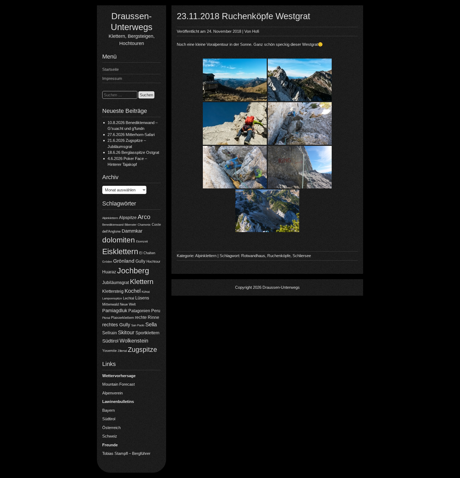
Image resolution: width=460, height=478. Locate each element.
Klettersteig (113, 291)
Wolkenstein (134, 341)
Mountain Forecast (118, 384)
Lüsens (142, 298)
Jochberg (133, 270)
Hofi (255, 31)
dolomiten (118, 240)
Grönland (123, 261)
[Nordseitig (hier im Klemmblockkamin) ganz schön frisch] (300, 123)
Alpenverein (112, 393)
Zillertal (122, 350)
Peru (155, 310)
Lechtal (128, 298)
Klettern (141, 281)
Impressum (112, 78)
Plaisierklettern (122, 318)
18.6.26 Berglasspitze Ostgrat (133, 152)
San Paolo (137, 325)
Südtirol (110, 341)
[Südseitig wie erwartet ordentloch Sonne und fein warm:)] (235, 123)
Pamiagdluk (114, 310)
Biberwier (131, 224)
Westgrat (310, 44)
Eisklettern (120, 251)
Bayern (108, 410)
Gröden (107, 261)
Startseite (110, 69)
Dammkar (132, 231)
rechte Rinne (147, 317)
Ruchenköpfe (278, 255)
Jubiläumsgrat (115, 282)
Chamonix (144, 224)
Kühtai (146, 291)
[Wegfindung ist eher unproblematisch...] (300, 167)
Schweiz (109, 436)
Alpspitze (128, 217)
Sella (151, 324)
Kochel (133, 291)
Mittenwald (110, 304)
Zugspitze (142, 349)
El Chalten (147, 253)
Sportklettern (147, 333)
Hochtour (153, 261)
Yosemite (109, 351)
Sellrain (109, 333)
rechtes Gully (116, 324)
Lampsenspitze (112, 298)
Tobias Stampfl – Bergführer (126, 453)
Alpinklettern (110, 218)
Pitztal (106, 317)
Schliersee (302, 255)
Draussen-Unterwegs (281, 287)
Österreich (111, 427)
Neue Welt (128, 304)
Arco (144, 216)
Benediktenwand (113, 224)
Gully (140, 261)
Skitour (126, 332)
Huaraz (109, 272)
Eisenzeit (142, 241)
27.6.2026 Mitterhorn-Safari (131, 134)
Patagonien (139, 310)
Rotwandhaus (253, 255)
